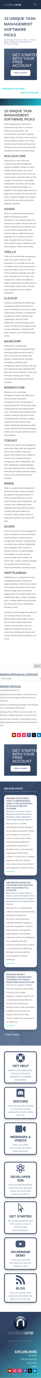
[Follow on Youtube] (14, 735)
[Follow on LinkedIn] (39, 735)
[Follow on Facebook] (29, 735)
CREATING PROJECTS (10, 690)
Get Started (20, 1216)
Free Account (20, 73)
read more (10, 871)
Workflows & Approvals (25, 820)
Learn (34, 1366)
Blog (6, 42)
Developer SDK (20, 1178)
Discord (20, 1101)
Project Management (20, 898)
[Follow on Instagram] (24, 735)
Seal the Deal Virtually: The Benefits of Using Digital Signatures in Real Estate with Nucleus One (18, 722)
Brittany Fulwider (14, 40)
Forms (25, 814)
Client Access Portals (17, 811)
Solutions (13, 42)
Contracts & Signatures (17, 985)
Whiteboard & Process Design (18, 43)
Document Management (21, 896)
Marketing (9, 898)
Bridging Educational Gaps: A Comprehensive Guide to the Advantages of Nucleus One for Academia (18, 697)
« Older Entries (11, 1034)
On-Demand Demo (20, 1253)
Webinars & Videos (20, 1138)
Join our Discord (28, 1359)
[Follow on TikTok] (19, 735)
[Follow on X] (34, 735)
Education (18, 814)
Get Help (21, 1066)
